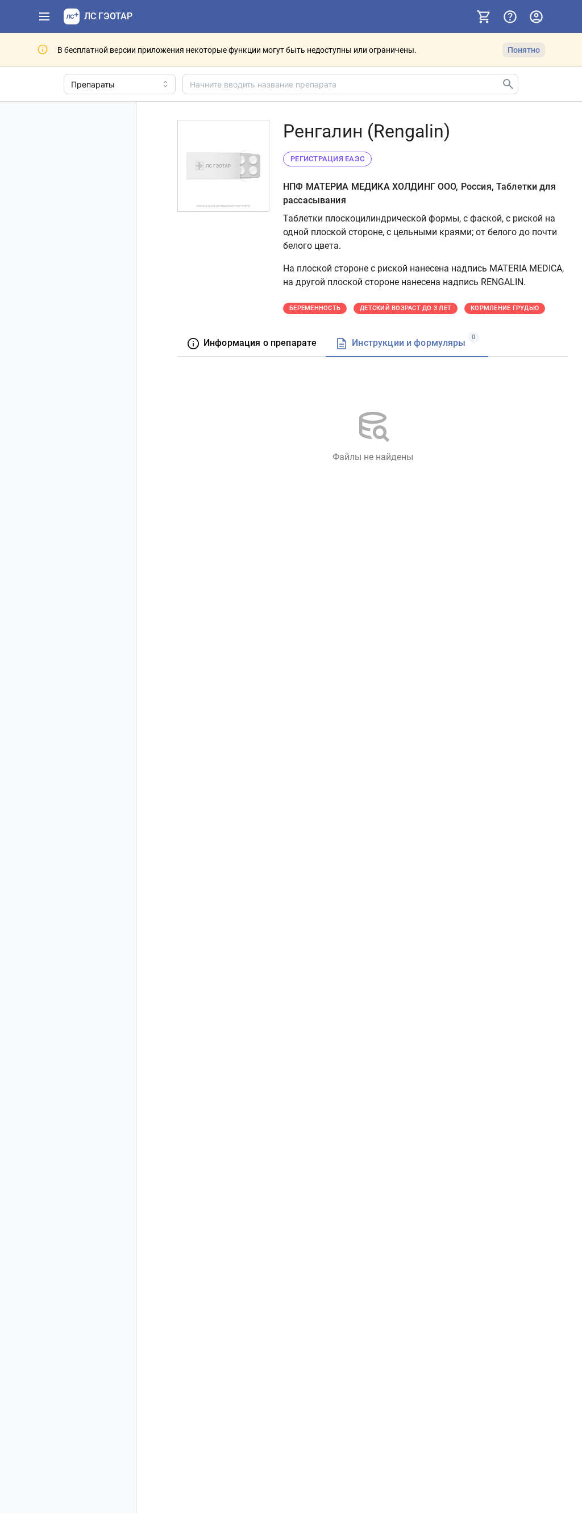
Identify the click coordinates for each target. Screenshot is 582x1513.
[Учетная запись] (536, 16)
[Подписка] (483, 16)
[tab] (251, 344)
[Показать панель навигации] (44, 16)
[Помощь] (509, 16)
